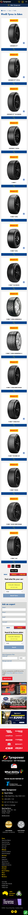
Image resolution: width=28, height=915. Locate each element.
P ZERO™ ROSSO (14, 490)
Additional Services (6, 865)
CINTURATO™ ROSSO (14, 148)
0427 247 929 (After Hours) (11, 802)
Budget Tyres (5, 885)
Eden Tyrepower (15, 5)
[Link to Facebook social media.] (12, 911)
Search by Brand (6, 844)
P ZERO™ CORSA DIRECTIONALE (14, 387)
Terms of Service (19, 673)
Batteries (4, 857)
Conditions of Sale (19, 908)
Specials (4, 867)
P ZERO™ (14, 182)
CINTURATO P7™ (14, 46)
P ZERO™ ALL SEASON (14, 285)
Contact (4, 869)
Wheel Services (5, 863)
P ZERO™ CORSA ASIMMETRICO (14, 319)
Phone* (4, 612)
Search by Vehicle (6, 840)
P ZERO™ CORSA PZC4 (14, 421)
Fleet (3, 873)
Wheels (4, 850)
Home (4, 10)
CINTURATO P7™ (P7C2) (14, 80)
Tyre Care (4, 846)
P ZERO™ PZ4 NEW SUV (14, 456)
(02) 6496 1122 (9, 799)
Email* (4, 617)
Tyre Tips (4, 848)
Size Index (4, 882)
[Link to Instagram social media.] (15, 911)
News (3, 874)
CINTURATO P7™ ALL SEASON (14, 114)
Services (4, 855)
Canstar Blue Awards (7, 883)
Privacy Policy (9, 673)
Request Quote (7, 678)
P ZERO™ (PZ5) (14, 251)
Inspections (4, 859)
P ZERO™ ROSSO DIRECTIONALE (14, 524)
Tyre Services (5, 861)
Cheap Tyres (5, 887)
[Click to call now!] (19, 2)
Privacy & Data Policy (10, 908)
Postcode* (4, 622)
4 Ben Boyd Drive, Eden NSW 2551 (15, 796)
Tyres (3, 838)
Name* (4, 607)
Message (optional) (7, 661)
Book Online (5, 871)
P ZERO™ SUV (14, 558)
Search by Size (5, 842)
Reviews (4, 876)
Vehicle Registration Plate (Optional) (8, 655)
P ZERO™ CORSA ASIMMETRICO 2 (14, 353)
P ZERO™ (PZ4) (14, 216)
